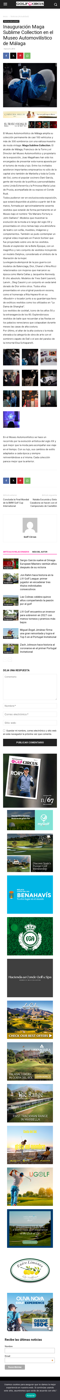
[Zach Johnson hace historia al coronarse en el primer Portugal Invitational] (10, 648)
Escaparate (8, 568)
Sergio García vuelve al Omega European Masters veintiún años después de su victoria (38, 564)
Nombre (9, 1346)
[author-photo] (30, 532)
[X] (13, 56)
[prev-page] (5, 660)
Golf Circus (30, 536)
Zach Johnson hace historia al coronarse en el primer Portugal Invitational (38, 648)
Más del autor (39, 552)
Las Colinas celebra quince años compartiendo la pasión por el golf (37, 600)
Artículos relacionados (16, 552)
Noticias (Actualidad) (20, 16)
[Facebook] (6, 56)
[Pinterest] (20, 56)
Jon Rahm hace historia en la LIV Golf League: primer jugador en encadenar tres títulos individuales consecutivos (36, 582)
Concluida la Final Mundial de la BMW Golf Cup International (16, 502)
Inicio (5, 16)
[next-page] (10, 660)
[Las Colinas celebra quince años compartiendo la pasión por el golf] (10, 600)
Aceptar (31, 1395)
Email (29, 1356)
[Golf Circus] (30, 4)
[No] (56, 1390)
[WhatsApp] (27, 56)
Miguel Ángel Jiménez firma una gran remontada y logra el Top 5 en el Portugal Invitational (38, 633)
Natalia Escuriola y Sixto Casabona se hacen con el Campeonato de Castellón (43, 502)
